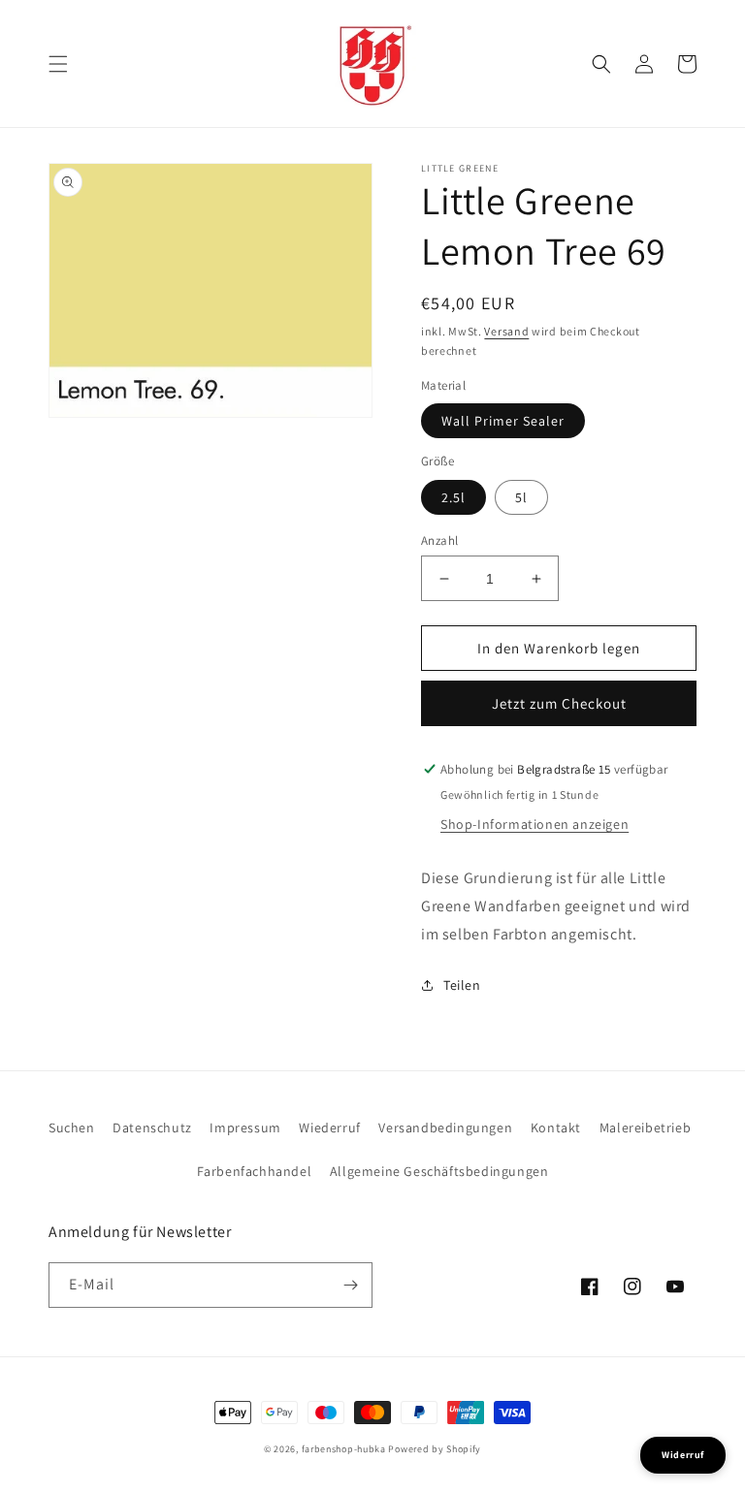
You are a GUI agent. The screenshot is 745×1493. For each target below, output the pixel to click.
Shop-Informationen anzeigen (534, 824)
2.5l (453, 497)
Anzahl (439, 540)
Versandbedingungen (445, 1127)
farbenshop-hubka (344, 1449)
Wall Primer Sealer (503, 420)
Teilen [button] (462, 985)
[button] (58, 64)
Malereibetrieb (645, 1127)
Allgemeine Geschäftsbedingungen (439, 1171)
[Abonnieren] (350, 1285)
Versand (506, 331)
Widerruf (683, 1454)
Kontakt (556, 1127)
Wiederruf (329, 1127)
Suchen (72, 1127)
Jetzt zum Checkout (559, 703)
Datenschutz (152, 1127)
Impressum (245, 1127)
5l (521, 497)
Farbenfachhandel (254, 1171)
